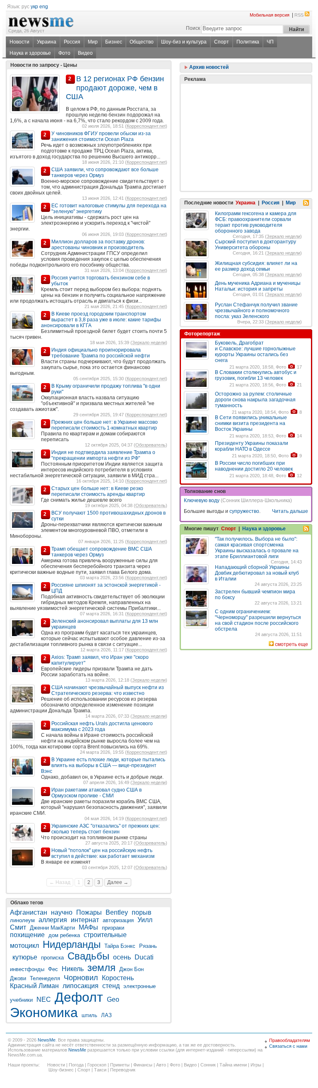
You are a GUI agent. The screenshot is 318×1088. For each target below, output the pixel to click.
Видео (85, 53)
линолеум (22, 920)
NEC (43, 999)
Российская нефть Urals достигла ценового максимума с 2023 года (102, 726)
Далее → (117, 882)
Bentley (117, 912)
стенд (111, 985)
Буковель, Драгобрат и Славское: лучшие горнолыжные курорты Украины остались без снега (255, 351)
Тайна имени (233, 1064)
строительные (105, 934)
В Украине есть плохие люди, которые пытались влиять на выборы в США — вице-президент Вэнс (103, 765)
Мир (93, 42)
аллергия (53, 919)
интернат (85, 919)
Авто (161, 1064)
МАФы (88, 927)
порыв (142, 912)
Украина (46, 42)
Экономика (44, 1012)
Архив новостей (208, 67)
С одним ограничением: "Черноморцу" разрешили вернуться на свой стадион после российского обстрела (258, 620)
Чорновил (81, 978)
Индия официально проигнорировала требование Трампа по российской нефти (100, 353)
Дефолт (79, 997)
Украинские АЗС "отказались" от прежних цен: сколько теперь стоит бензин (105, 829)
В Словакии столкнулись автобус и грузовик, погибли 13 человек (255, 375)
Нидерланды (72, 944)
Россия (72, 42)
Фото (64, 53)
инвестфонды (27, 969)
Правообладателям (289, 1040)
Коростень (118, 977)
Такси (100, 1069)
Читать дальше (290, 511)
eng (43, 7)
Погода (76, 1064)
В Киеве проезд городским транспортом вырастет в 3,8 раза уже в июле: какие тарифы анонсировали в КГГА (101, 319)
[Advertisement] (246, 116)
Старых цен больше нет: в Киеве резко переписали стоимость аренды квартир (98, 491)
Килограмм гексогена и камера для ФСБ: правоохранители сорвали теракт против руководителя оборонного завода (255, 222)
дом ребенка (64, 935)
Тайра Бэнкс (119, 946)
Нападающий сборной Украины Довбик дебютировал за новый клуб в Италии (257, 573)
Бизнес (113, 42)
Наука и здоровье (30, 53)
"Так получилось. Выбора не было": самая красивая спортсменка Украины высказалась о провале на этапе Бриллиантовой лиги (257, 547)
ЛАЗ (106, 1015)
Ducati (144, 957)
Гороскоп (96, 1064)
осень (122, 957)
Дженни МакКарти (52, 928)
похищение (27, 934)
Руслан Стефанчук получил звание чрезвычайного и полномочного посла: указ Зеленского (256, 310)
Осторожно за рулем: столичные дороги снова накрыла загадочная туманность (255, 399)
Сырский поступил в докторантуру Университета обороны (255, 244)
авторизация (118, 920)
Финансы (142, 1064)
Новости (19, 42)
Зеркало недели (149, 342)
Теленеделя (45, 978)
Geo (113, 999)
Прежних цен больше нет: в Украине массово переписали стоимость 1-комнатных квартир (104, 425)
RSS (299, 14)
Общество (142, 42)
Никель (73, 968)
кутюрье (24, 957)
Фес (53, 969)
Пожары (89, 912)
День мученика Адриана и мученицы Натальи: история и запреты (258, 286)
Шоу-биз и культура (184, 42)
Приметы (120, 1064)
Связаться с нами (288, 1046)
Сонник (208, 1064)
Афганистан (28, 912)
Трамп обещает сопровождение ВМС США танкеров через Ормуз (101, 552)
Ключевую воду (201, 500)
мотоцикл (24, 945)
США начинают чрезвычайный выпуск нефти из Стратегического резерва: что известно (107, 690)
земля (101, 967)
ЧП (270, 42)
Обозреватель (150, 444)
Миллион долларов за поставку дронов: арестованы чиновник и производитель (98, 244)
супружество (244, 511)
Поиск (193, 28)
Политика (247, 42)
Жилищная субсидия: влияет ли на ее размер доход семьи (256, 266)
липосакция (81, 985)
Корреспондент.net (146, 126)
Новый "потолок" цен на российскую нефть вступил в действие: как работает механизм (102, 853)
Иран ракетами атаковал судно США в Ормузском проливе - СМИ (96, 793)
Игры (256, 1064)
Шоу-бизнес (61, 1069)
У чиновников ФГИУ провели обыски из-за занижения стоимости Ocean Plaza (101, 136)
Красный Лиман (34, 985)
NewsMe (46, 1039)
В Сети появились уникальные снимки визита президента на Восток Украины (251, 423)
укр (34, 7)
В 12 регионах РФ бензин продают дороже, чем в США (115, 88)
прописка (52, 957)
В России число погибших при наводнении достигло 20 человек (254, 466)
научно (61, 912)
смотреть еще (291, 644)
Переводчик (122, 1069)
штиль (89, 1015)
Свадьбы (88, 956)
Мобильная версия (269, 14)
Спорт (221, 42)
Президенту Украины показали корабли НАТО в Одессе (251, 446)
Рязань (148, 946)
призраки (113, 928)
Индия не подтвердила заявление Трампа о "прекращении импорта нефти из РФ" (103, 455)
